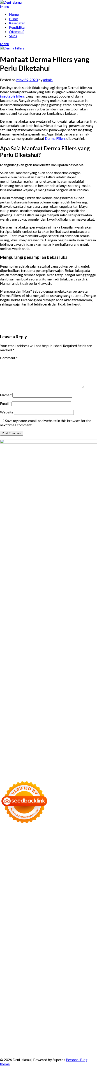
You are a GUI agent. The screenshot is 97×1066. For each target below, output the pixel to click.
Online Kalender (59, 927)
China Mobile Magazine (18, 901)
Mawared (17, 931)
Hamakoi (34, 884)
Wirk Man (51, 970)
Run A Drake (87, 949)
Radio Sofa (40, 974)
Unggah (70, 1026)
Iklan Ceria (44, 863)
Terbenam (36, 1017)
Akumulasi (8, 1013)
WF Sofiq (7, 897)
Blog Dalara (59, 858)
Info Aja (65, 1004)
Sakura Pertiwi (76, 1000)
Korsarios (33, 931)
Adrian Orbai (59, 906)
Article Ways (18, 927)
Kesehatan (17, 23)
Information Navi (58, 961)
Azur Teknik (40, 833)
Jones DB (79, 961)
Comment (9, 358)
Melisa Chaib (83, 867)
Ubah (81, 1026)
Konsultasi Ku (10, 1043)
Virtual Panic (10, 888)
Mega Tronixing (31, 910)
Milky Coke (51, 940)
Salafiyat (28, 863)
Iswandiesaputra (74, 974)
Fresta (22, 876)
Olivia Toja (63, 867)
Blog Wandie (59, 987)
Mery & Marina (55, 893)
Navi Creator (21, 974)
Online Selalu (31, 1000)
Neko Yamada (86, 841)
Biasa (75, 1017)
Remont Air (88, 953)
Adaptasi (43, 1009)
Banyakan (7, 1034)
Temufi (11, 914)
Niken (80, 970)
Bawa (23, 1017)
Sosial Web (50, 996)
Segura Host (54, 910)
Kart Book (86, 901)
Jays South (8, 876)
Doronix (38, 837)
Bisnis (13, 18)
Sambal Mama (27, 880)
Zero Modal (53, 846)
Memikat (54, 1034)
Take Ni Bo (72, 846)
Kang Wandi (33, 983)
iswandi (55, 974)
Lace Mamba (74, 837)
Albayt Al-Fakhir (68, 854)
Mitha (53, 871)
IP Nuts (15, 940)
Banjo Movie (10, 953)
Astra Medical (69, 936)
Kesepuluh (45, 1039)
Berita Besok (31, 996)
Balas (80, 1013)
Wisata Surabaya (13, 966)
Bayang (6, 1017)
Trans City (84, 966)
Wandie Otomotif (56, 983)
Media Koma (10, 996)
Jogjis (86, 871)
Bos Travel (35, 966)
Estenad (20, 884)
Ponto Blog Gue (73, 923)
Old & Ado (69, 940)
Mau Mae (23, 970)
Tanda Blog (29, 1047)
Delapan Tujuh (62, 833)
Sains (13, 36)
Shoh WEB (62, 888)
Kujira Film (26, 914)
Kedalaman (38, 1034)
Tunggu (6, 1030)
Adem (74, 1021)
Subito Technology (39, 841)
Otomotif (16, 31)
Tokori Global (19, 949)
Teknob (69, 966)
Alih (78, 1009)
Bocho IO (28, 953)
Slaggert (80, 876)
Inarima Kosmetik (74, 931)
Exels (73, 901)
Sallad (87, 893)
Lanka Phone (21, 837)
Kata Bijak (39, 871)
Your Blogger (70, 996)
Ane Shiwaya (75, 914)
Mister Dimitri (26, 897)
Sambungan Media (68, 1039)
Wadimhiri (59, 850)
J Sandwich (29, 957)
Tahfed (37, 970)
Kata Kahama (10, 863)
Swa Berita (46, 867)
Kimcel (5, 837)
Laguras (62, 901)
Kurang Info (21, 991)
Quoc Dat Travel (42, 854)
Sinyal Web (86, 991)
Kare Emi (58, 914)
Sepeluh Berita (49, 1047)
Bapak (67, 1030)
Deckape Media (42, 949)
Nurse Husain (31, 888)
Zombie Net (80, 888)
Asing (45, 1013)
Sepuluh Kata (32, 1043)
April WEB (36, 876)
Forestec (59, 953)
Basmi (71, 1013)
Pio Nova (86, 919)
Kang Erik (7, 970)
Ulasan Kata (30, 1030)
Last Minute (51, 931)
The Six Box (48, 936)
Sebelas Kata (10, 1000)
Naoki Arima (10, 957)
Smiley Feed (39, 906)
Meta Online (20, 871)
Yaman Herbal (73, 944)
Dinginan (79, 1030)
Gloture (6, 906)
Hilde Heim (41, 850)
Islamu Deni (9, 867)
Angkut (34, 1013)
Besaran (22, 1034)
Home (14, 14)
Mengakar (87, 1021)
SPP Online (21, 906)
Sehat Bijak (81, 1004)
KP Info (63, 880)
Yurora (5, 871)
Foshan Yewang (12, 846)
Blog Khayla (9, 987)
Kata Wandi (78, 979)
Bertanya (7, 1009)
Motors (6, 833)
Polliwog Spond (12, 841)
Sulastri (48, 888)
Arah (54, 1013)
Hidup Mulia (85, 897)
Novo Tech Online (14, 893)
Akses (4, 1026)
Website (6, 412)
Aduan (52, 1021)
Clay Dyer (43, 953)
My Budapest (66, 949)
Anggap (16, 1026)
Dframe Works (19, 850)
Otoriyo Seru (32, 940)
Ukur (16, 1030)
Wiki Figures (64, 841)
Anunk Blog (22, 833)
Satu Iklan (88, 996)
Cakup (41, 1021)
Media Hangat (28, 1052)
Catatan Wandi (11, 983)
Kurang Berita (41, 991)
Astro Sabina (40, 858)
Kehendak (29, 1039)
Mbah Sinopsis (69, 871)
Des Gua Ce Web (73, 957)
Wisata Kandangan (33, 987)
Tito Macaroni (32, 961)
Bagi (61, 1013)
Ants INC (74, 850)
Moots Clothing (78, 884)
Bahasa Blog (9, 1047)
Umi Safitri (29, 1004)
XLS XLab (53, 944)
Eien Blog (74, 893)
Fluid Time (57, 919)
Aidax (74, 880)
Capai (58, 1026)
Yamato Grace (81, 863)
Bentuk (86, 1017)
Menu (4, 6)
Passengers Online (14, 854)
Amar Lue (42, 914)
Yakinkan (84, 1034)
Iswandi (35, 979)
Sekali (16, 1039)
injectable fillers (12, 96)
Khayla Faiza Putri (14, 979)
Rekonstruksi (48, 897)
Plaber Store (34, 846)
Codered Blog (37, 919)
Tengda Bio (73, 910)
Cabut (18, 1021)
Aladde (67, 876)
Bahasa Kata (50, 1052)
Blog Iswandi (81, 983)
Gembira (69, 1034)
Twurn (74, 858)
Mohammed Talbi (31, 923)
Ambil (86, 1009)
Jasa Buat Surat (54, 884)
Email (5, 403)
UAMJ (40, 944)
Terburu (6, 1021)
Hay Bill (72, 953)
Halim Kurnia (10, 1004)
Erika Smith (79, 906)
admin (48, 79)
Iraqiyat (72, 919)
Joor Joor (53, 923)
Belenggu (63, 1017)
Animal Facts (25, 944)
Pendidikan (17, 27)
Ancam (22, 1013)
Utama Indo (48, 880)
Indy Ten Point (27, 936)
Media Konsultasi (74, 1047)
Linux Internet (48, 957)
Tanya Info (8, 1052)
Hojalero (35, 893)
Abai (63, 1009)
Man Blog (67, 970)
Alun (70, 1009)
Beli (15, 1017)
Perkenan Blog (75, 1043)
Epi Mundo (88, 858)
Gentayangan (50, 1030)
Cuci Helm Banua (54, 979)
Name (6, 395)
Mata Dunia (53, 966)
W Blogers (61, 863)
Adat (55, 1009)
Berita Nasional (65, 991)
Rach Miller (47, 901)
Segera (5, 1039)
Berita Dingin (53, 1043)
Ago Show (67, 897)
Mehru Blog (28, 867)
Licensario (8, 936)
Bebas (50, 1017)
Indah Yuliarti (48, 1004)
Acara (31, 1009)
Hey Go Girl (54, 837)
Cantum (29, 1021)
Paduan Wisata (53, 1000)
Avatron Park (19, 858)
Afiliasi (20, 1009)
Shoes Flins (8, 923)
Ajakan (63, 1021)
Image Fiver (83, 833)
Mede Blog (17, 919)
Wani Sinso (53, 876)
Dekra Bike (38, 927)
